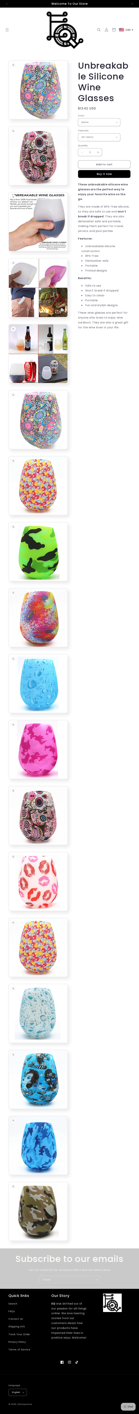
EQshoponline (24, 1404)
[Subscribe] (96, 1280)
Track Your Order (19, 1334)
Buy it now (104, 174)
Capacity (83, 130)
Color (81, 115)
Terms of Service (19, 1349)
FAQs (11, 1311)
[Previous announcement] (7, 3)
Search (12, 1303)
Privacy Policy (17, 1342)
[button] (7, 29)
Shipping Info (16, 1326)
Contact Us (15, 1319)
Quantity (83, 145)
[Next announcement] (132, 3)
